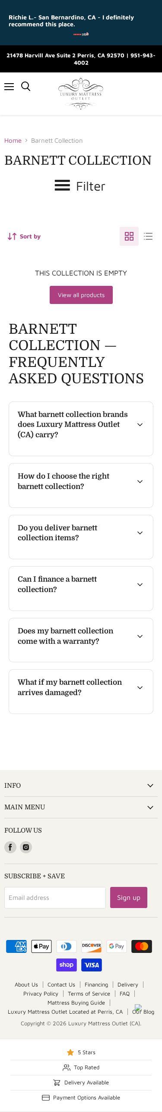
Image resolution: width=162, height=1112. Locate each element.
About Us (26, 984)
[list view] (148, 236)
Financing (96, 984)
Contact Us (61, 984)
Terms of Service (89, 993)
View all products (81, 294)
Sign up (128, 897)
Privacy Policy (40, 993)
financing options (79, 609)
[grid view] (129, 236)
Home (13, 140)
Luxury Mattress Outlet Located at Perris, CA (65, 1011)
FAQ (125, 993)
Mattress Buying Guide (76, 1002)
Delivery (128, 984)
